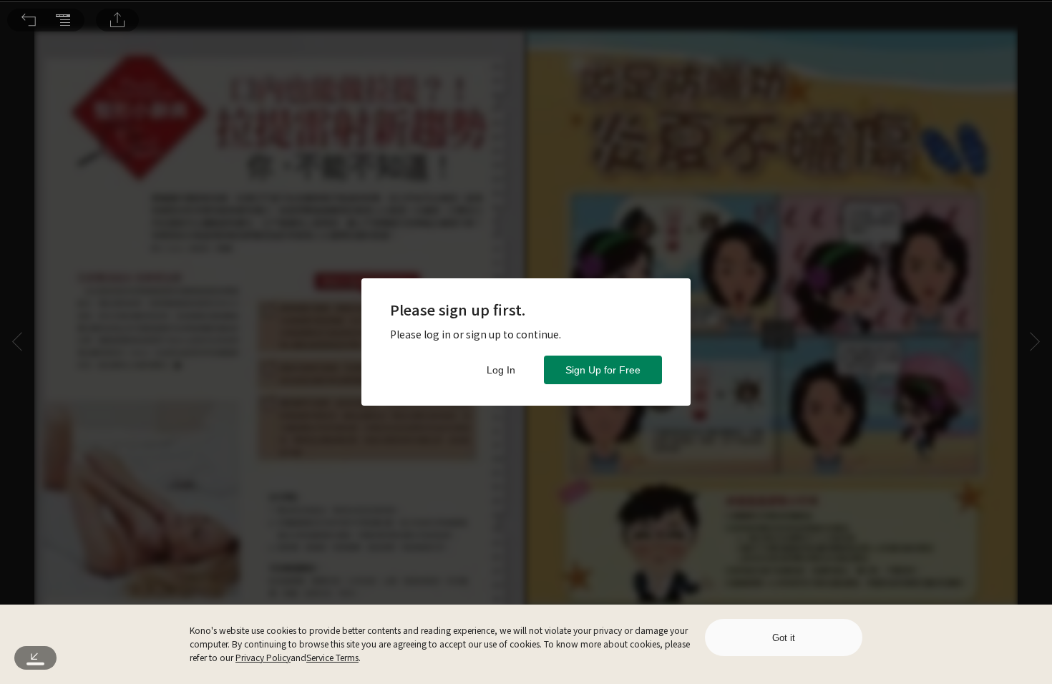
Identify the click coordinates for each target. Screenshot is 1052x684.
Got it (783, 637)
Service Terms (332, 657)
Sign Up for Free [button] (603, 370)
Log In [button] (501, 370)
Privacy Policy (263, 657)
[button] (28, 20)
